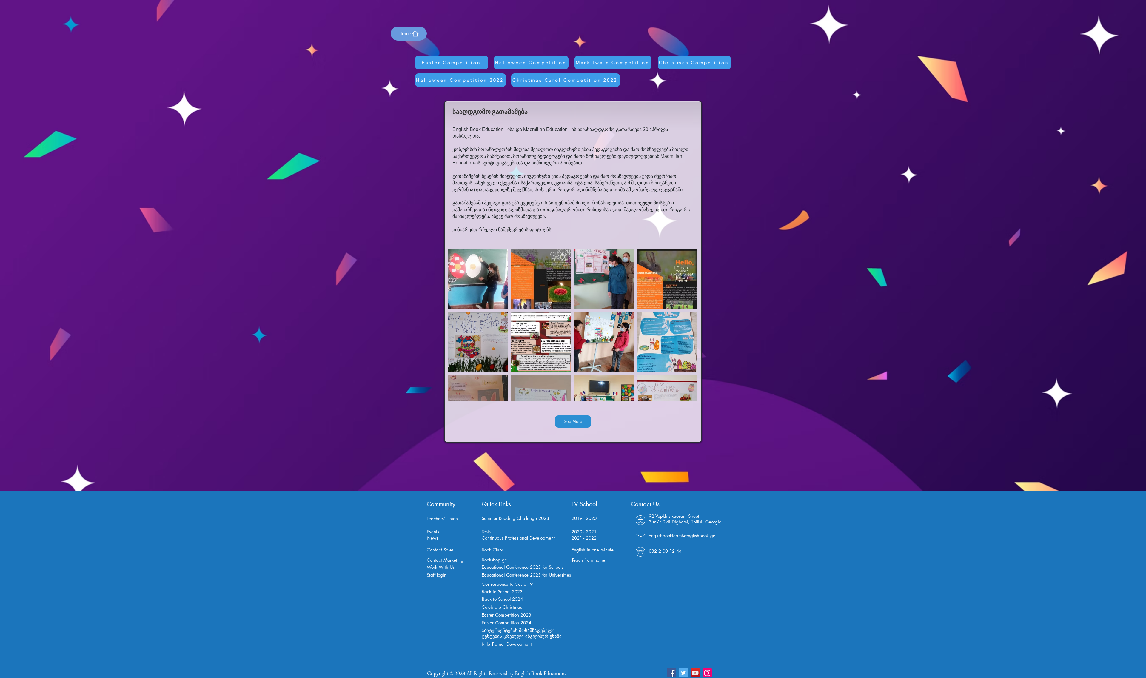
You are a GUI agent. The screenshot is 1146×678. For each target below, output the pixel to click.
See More (573, 421)
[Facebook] (671, 672)
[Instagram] (707, 672)
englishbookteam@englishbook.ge (682, 535)
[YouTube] (695, 672)
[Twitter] (683, 672)
